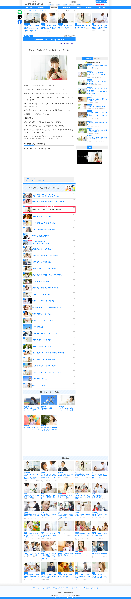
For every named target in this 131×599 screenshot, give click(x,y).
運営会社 (86, 588)
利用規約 (54, 588)
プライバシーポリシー (64, 588)
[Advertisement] (36, 165)
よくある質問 (46, 588)
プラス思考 (34, 10)
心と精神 (29, 10)
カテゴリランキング (87, 58)
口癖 (73, 4)
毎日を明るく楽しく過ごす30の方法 (47, 10)
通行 (79, 4)
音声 (94, 147)
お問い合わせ (94, 588)
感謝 (66, 4)
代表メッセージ (37, 588)
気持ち (51, 4)
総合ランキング (97, 58)
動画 (90, 147)
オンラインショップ (77, 588)
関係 (59, 4)
